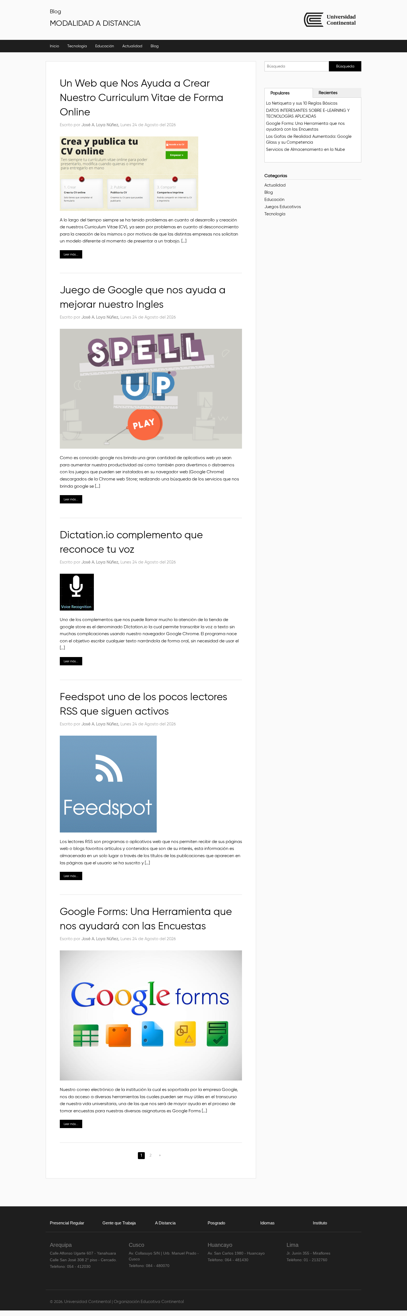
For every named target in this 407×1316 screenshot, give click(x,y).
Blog (55, 11)
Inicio (54, 46)
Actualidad (132, 46)
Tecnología (77, 46)
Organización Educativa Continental (149, 1301)
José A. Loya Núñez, (100, 124)
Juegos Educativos (282, 206)
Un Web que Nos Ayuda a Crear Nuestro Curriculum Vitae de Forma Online (141, 97)
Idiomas (267, 1223)
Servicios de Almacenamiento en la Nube (305, 149)
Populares (280, 93)
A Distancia (165, 1223)
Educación (104, 46)
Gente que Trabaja (119, 1223)
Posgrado (216, 1223)
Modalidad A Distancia (95, 23)
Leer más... (71, 254)
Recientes (328, 92)
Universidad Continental (88, 1301)
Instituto (320, 1223)
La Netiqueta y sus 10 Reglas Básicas (302, 103)
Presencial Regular (67, 1223)
